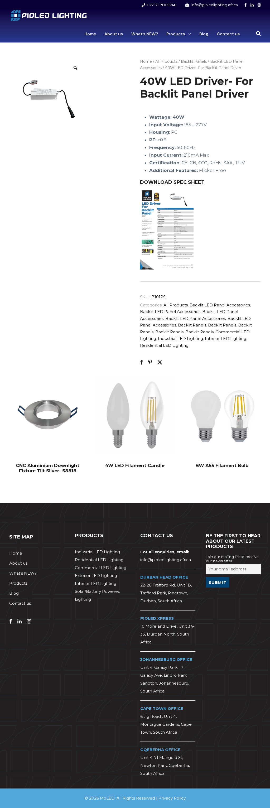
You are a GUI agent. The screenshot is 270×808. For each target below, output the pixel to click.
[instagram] (259, 5)
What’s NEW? (144, 34)
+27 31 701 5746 (161, 5)
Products (175, 34)
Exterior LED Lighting (96, 575)
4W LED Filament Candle (135, 465)
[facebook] (245, 5)
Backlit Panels (194, 61)
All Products (166, 61)
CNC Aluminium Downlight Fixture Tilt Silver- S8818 (47, 468)
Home (90, 34)
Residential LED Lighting (164, 345)
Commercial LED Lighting (100, 567)
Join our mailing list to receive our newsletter (232, 559)
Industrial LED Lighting (180, 338)
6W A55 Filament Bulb (222, 465)
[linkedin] (252, 5)
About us (113, 34)
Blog (203, 34)
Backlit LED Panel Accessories (220, 304)
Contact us (228, 34)
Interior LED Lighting (225, 338)
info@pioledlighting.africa (214, 5)
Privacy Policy (172, 798)
